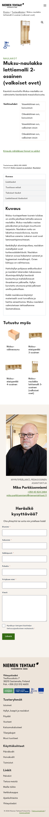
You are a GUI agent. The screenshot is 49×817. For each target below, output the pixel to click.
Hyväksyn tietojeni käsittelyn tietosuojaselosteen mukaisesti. (21, 627)
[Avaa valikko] (45, 5)
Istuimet (7, 705)
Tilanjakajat (9, 733)
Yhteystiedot (9, 803)
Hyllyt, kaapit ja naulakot (21, 168)
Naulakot (10, 59)
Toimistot (8, 763)
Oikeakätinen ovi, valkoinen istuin (31, 136)
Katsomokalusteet (12, 727)
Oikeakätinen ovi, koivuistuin (31, 116)
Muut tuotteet (10, 738)
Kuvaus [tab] (9, 177)
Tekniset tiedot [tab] (13, 193)
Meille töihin (9, 787)
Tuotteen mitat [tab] (13, 188)
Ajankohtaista (10, 798)
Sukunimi (7, 540)
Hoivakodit (9, 757)
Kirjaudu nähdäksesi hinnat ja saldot (21, 151)
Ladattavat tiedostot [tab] (16, 199)
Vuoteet (7, 722)
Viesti (4, 592)
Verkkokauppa (10, 792)
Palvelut (7, 776)
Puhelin (6, 566)
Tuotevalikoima (18, 12)
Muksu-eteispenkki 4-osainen (12, 382)
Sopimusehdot (24, 813)
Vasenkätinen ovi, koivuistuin (31, 106)
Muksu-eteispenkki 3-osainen (34, 350)
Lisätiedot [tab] (11, 182)
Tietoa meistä (10, 781)
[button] (42, 22)
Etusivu (6, 12)
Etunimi (6, 527)
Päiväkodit (8, 752)
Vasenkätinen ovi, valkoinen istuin (31, 126)
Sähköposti (8, 553)
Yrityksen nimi (9, 579)
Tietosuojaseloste (38, 811)
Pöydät (7, 716)
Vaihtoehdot (10, 104)
